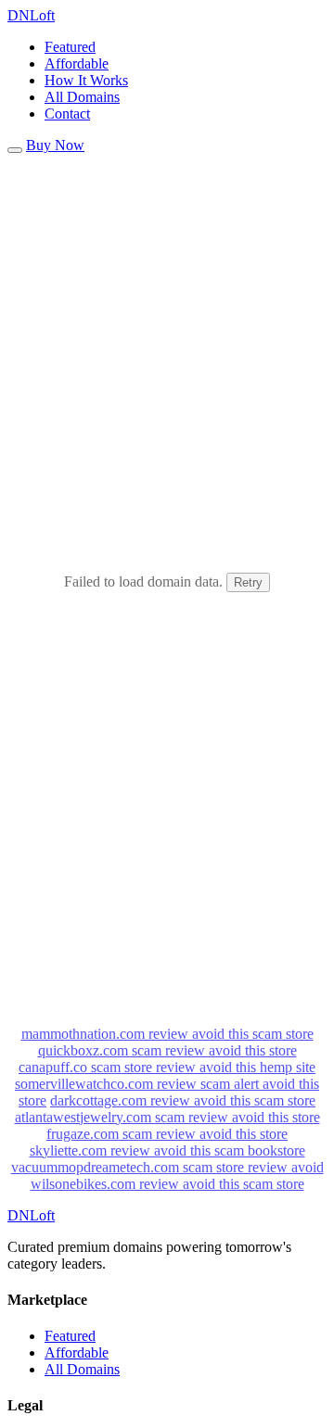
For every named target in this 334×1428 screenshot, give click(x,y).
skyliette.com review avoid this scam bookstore (167, 1150)
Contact (67, 113)
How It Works (86, 80)
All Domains (82, 97)
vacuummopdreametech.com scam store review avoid (167, 1167)
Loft (31, 15)
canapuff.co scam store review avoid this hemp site (167, 1067)
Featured (70, 47)
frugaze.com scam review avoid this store (167, 1134)
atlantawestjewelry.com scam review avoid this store (167, 1117)
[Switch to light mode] (14, 150)
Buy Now (55, 145)
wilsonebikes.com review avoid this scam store (167, 1184)
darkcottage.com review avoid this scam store (182, 1100)
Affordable (77, 63)
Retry (248, 582)
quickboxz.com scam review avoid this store (167, 1050)
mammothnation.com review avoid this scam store (167, 1034)
